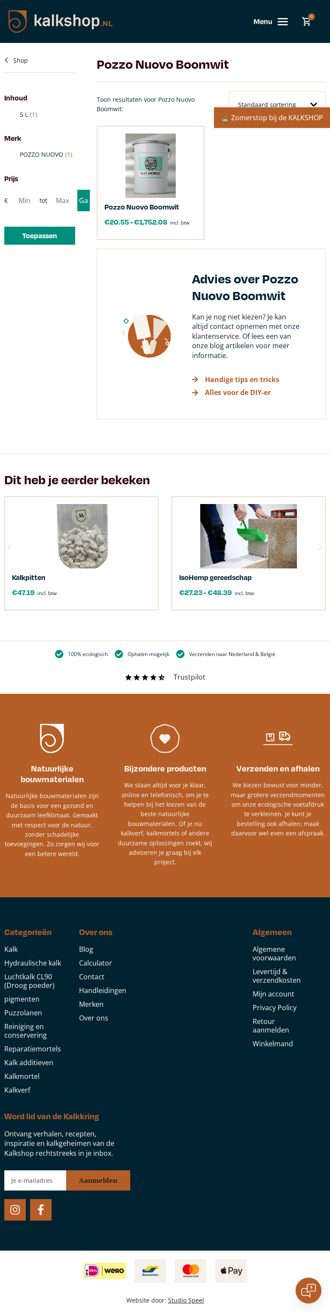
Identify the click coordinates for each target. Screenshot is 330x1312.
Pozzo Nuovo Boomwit (141, 206)
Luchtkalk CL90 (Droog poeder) (29, 981)
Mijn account (273, 994)
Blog (86, 949)
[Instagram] (15, 1210)
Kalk (11, 949)
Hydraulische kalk (32, 963)
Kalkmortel (22, 1076)
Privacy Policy (274, 1007)
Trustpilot (189, 677)
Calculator (95, 963)
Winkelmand (273, 1043)
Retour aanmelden (271, 1025)
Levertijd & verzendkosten (277, 975)
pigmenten (22, 999)
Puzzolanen (23, 1012)
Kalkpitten (29, 577)
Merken (91, 1004)
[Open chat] (308, 1290)
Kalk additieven (28, 1062)
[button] (39, 236)
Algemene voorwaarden (274, 953)
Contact (91, 976)
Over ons (93, 1018)
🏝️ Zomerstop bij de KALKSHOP (272, 117)
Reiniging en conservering (25, 1030)
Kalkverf (17, 1090)
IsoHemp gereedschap (215, 577)
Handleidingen (102, 990)
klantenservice (215, 336)
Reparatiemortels (32, 1049)
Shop (20, 60)
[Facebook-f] (41, 1210)
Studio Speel (186, 1300)
